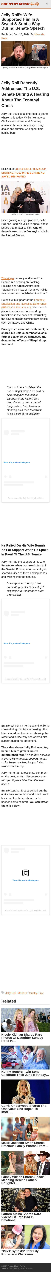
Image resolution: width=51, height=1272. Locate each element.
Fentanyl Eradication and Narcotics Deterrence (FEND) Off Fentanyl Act (24, 303)
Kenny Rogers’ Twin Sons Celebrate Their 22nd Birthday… (25, 1073)
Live (41, 993)
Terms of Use (6, 1269)
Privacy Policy (19, 1269)
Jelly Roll (10, 993)
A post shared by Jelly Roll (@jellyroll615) (25, 498)
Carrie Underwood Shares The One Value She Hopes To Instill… (23, 1109)
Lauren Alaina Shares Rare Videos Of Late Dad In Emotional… (21, 1217)
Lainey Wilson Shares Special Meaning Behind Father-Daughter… (23, 1180)
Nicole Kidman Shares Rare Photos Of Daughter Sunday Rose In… (22, 1038)
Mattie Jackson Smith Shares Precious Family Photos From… (24, 1144)
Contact (29, 1269)
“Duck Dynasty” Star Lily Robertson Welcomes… (20, 1252)
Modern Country (27, 993)
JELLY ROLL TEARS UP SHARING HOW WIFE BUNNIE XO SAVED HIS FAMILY (23, 172)
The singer (7, 278)
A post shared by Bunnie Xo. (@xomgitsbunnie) (25, 679)
